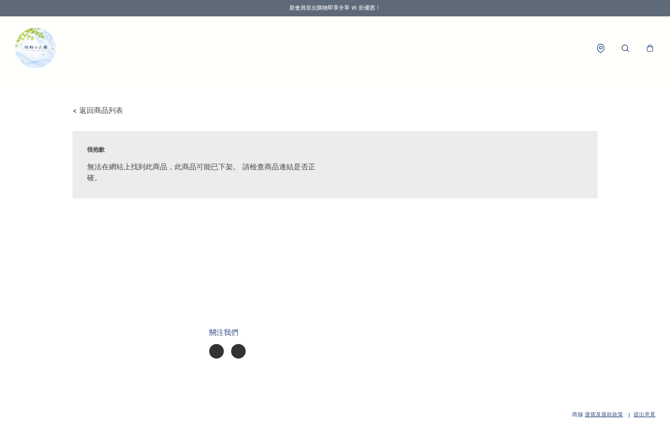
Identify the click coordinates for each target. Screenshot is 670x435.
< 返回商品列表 (97, 111)
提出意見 (644, 415)
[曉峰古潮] (36, 48)
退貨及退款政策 (604, 415)
